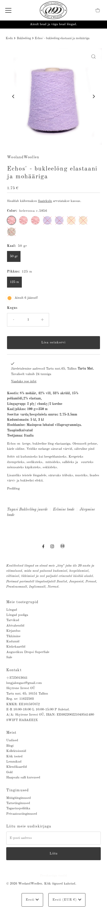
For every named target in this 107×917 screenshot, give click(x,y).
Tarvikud (12, 620)
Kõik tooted (14, 756)
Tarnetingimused (18, 803)
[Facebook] (43, 546)
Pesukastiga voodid (53, 875)
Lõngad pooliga (17, 615)
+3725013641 (17, 678)
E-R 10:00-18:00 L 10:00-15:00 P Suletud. (38, 709)
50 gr (14, 256)
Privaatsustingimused (21, 814)
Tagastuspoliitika (18, 808)
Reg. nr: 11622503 (20, 699)
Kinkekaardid (15, 646)
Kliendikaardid (16, 767)
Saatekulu (45, 201)
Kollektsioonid (16, 751)
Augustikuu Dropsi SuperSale (27, 652)
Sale (9, 657)
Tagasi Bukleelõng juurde (27, 509)
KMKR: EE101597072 (23, 704)
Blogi (10, 746)
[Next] (93, 96)
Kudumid (12, 641)
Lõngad (11, 610)
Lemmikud (14, 761)
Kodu (9, 38)
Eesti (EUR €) (65, 899)
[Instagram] (52, 546)
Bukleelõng (24, 38)
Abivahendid (15, 625)
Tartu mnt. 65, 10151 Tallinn (27, 693)
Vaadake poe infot (23, 381)
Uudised (12, 740)
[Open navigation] (8, 10)
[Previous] (13, 96)
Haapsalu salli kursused (23, 777)
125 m (14, 282)
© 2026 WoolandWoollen (24, 883)
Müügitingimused (18, 798)
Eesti (31, 899)
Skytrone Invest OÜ (20, 688)
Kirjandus (13, 631)
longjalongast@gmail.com (24, 683)
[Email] (62, 548)
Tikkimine (13, 636)
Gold (9, 772)
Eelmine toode (64, 509)
